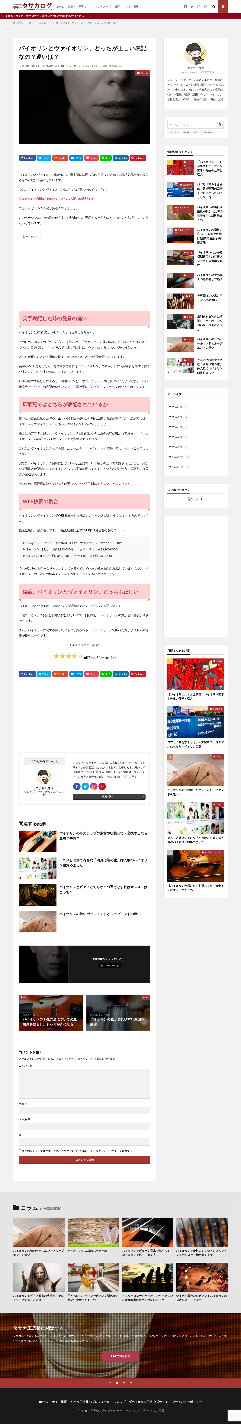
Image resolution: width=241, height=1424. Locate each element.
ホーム (60, 6)
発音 (105, 66)
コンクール (207, 132)
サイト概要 (132, 6)
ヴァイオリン (83, 66)
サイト (23, 1135)
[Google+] (60, 158)
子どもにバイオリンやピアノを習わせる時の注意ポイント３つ (93, 1298)
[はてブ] (76, 158)
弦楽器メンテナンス (183, 208)
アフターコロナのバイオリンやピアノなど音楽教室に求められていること (147, 1298)
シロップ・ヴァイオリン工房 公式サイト (141, 1401)
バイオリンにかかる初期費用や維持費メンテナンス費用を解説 (210, 259)
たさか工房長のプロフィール (90, 1401)
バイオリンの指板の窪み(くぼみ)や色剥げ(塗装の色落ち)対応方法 (210, 236)
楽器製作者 (187, 185)
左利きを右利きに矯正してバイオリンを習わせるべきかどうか (210, 323)
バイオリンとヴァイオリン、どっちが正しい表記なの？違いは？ (84, 22)
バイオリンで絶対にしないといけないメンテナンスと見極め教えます (201, 1253)
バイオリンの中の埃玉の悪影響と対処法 (210, 277)
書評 (117, 6)
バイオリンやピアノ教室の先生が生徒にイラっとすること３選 (38, 1298)
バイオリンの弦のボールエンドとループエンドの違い (100, 914)
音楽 (70, 6)
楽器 (190, 296)
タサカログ (104, 1410)
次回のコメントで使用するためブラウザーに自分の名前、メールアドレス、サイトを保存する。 (78, 1151)
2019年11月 (178, 466)
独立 (196, 132)
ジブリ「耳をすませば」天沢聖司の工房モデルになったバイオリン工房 (210, 191)
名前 (23, 1103)
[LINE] (106, 158)
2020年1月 (178, 446)
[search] (220, 125)
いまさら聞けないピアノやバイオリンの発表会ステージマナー (201, 1298)
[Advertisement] (84, 273)
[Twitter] (44, 158)
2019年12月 (179, 456)
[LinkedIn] (121, 158)
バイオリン (96, 66)
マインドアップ (101, 6)
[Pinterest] (138, 158)
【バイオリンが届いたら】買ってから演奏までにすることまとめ (195, 888)
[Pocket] (91, 158)
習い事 (186, 132)
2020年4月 (178, 416)
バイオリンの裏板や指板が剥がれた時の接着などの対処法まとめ (210, 213)
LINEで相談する (120, 1356)
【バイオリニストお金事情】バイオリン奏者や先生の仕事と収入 (210, 168)
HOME (19, 22)
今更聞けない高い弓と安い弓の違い (210, 298)
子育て (83, 6)
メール (24, 1119)
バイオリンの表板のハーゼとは (87, 1250)
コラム (42, 22)
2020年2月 (178, 436)
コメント (26, 1065)
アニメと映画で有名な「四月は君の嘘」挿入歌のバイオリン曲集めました (103, 862)
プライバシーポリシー (187, 1401)
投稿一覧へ (108, 796)
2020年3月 (178, 426)
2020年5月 (178, 406)
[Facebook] (27, 158)
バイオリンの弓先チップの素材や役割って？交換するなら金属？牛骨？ (103, 835)
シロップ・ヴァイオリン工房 (146, 1410)
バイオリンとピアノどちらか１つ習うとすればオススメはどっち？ (103, 889)
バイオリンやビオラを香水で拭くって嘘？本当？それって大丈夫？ (146, 1253)
